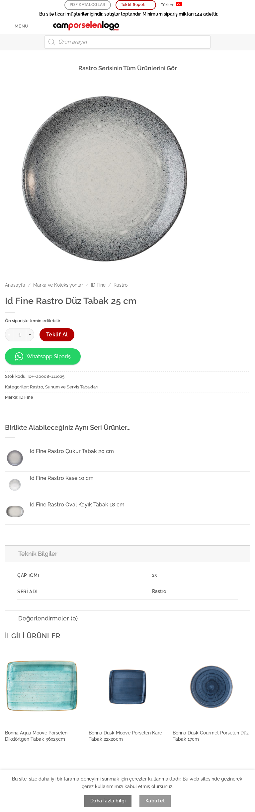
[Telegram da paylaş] (70, 412)
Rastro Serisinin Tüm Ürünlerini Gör (127, 68)
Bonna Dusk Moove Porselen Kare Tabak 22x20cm (125, 736)
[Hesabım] (235, 26)
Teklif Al (57, 334)
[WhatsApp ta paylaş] (11, 412)
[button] (17, 26)
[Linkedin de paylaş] (58, 412)
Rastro (121, 285)
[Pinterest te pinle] (47, 412)
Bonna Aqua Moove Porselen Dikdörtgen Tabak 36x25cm (36, 736)
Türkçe (168, 4)
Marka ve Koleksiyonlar (58, 285)
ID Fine (98, 285)
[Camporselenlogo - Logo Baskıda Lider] (86, 26)
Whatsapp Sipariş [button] (49, 356)
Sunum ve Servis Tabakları (71, 386)
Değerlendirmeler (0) (48, 618)
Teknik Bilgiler (37, 553)
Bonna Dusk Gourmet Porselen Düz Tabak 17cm (211, 736)
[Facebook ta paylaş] (23, 412)
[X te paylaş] (35, 412)
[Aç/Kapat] (11, 554)
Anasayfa (15, 285)
